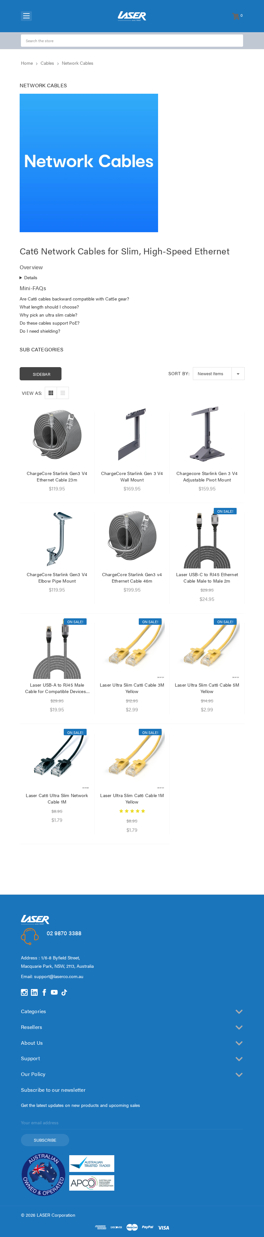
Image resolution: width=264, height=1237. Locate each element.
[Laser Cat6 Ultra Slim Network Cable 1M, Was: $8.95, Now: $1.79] (57, 756)
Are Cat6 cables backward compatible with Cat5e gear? (74, 298)
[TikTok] (64, 992)
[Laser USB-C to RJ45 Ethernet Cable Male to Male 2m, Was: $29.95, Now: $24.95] (207, 535)
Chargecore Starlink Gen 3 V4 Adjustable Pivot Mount (207, 476)
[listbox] (219, 373)
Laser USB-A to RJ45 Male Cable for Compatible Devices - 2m (57, 687)
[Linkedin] (34, 992)
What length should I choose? (49, 306)
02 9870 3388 (64, 933)
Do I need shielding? (40, 331)
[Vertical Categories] (26, 16)
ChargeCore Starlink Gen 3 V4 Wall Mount (132, 476)
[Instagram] (24, 992)
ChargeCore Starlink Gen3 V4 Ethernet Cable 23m (57, 476)
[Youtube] (54, 992)
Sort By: (179, 373)
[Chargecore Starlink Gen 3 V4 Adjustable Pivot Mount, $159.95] (207, 434)
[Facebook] (44, 992)
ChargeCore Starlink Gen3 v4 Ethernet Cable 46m (132, 577)
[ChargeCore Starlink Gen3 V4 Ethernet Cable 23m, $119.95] (57, 434)
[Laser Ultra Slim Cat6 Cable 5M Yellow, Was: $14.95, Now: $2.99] (207, 646)
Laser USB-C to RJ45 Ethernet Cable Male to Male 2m (207, 577)
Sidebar (41, 374)
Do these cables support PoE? (50, 322)
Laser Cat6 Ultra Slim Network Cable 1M (57, 798)
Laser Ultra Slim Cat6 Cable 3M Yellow (132, 687)
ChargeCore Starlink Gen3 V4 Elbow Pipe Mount (57, 577)
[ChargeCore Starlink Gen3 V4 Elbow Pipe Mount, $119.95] (57, 535)
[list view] (63, 393)
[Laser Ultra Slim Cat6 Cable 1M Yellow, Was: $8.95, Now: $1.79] (132, 756)
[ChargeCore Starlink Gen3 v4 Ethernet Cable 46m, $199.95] (132, 535)
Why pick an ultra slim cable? (48, 314)
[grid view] (51, 393)
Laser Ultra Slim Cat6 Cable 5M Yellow (207, 687)
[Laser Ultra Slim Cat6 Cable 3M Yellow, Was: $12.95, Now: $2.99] (132, 646)
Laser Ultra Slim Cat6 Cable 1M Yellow (132, 798)
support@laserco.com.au (58, 976)
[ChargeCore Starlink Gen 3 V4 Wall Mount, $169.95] (132, 434)
